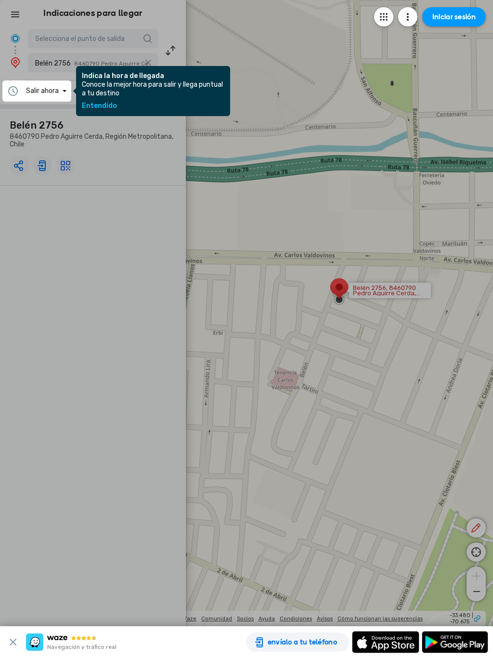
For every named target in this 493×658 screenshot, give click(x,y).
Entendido (99, 106)
